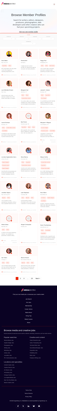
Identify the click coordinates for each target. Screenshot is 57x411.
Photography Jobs (8, 345)
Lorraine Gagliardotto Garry (8, 157)
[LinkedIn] (28, 406)
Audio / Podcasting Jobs (35, 342)
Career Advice (28, 309)
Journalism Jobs (8, 355)
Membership (28, 305)
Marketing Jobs (7, 350)
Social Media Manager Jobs (36, 347)
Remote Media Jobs (8, 340)
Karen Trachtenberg (45, 225)
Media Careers (28, 319)
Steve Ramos (24, 157)
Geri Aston (4, 257)
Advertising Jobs (8, 372)
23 (32, 278)
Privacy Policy (28, 396)
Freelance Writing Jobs (35, 357)
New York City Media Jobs (10, 380)
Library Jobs (7, 352)
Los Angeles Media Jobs (10, 377)
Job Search (29, 299)
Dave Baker (4, 60)
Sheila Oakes (4, 224)
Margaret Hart (24, 90)
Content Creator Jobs (9, 364)
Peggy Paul (43, 60)
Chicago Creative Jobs (9, 375)
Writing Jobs (7, 347)
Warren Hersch (25, 257)
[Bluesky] (34, 406)
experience (28, 41)
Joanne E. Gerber (45, 90)
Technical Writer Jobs (35, 345)
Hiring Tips (29, 315)
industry (35, 36)
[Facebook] (18, 406)
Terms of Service (29, 393)
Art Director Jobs (8, 370)
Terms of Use (29, 390)
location (48, 36)
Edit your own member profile (28, 32)
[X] (23, 406)
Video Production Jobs (35, 340)
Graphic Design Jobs (9, 342)
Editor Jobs (32, 355)
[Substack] (39, 406)
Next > (38, 278)
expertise (9, 36)
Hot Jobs (28, 302)
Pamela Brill (24, 60)
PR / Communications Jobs (10, 357)
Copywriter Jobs (34, 350)
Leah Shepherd (25, 192)
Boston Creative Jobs (9, 382)
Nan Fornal (24, 122)
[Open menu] (54, 4)
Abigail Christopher (26, 224)
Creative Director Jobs (9, 367)
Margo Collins (44, 157)
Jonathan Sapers (5, 192)
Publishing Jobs (33, 352)
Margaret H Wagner (45, 122)
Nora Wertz (43, 192)
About (28, 322)
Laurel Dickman (5, 122)
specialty (22, 36)
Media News (28, 312)
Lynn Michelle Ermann (7, 90)
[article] (9, 63)
